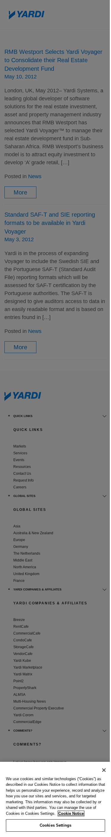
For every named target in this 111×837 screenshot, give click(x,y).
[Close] (103, 770)
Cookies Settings (55, 825)
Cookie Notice (71, 813)
